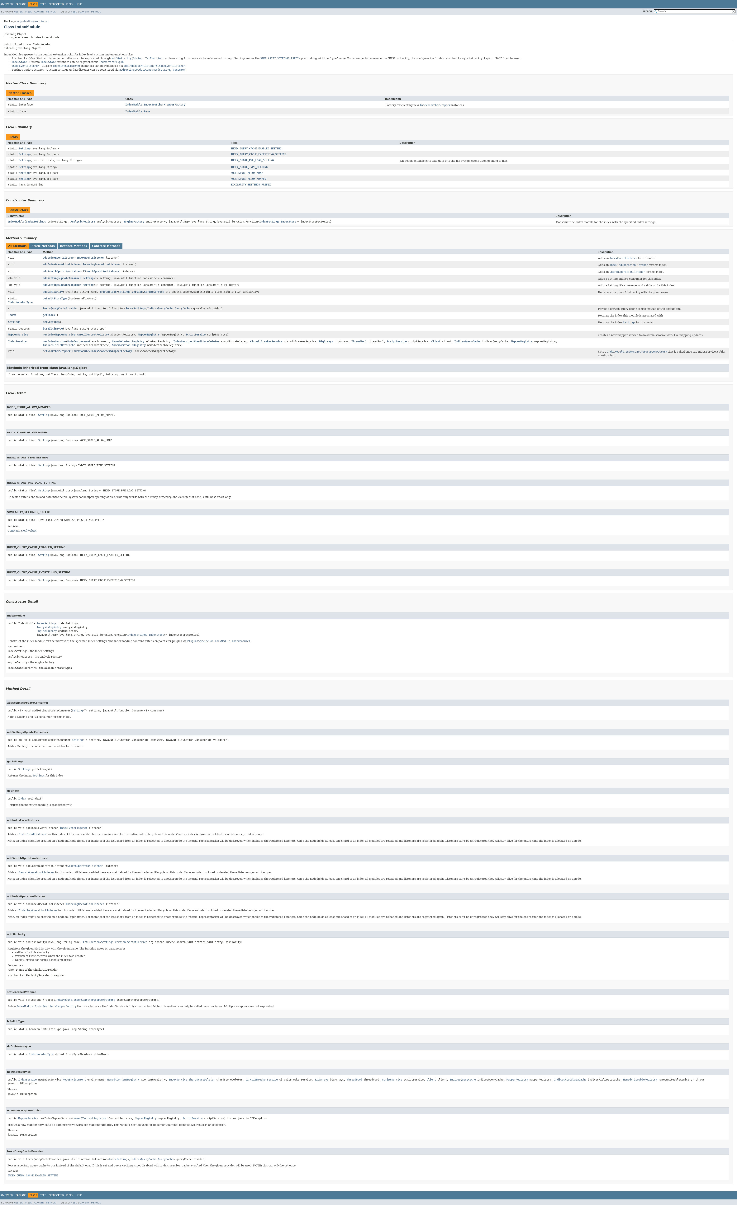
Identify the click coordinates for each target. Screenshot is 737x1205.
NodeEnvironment (78, 341)
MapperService (18, 334)
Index (69, 4)
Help (79, 4)
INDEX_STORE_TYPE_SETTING (249, 167)
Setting (24, 148)
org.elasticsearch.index (33, 21)
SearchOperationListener (102, 271)
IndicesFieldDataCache (59, 345)
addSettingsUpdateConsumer (62, 278)
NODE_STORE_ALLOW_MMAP (247, 172)
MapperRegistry (148, 334)
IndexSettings (36, 221)
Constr (39, 11)
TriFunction (108, 291)
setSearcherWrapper (56, 351)
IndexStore (288, 221)
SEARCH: (648, 11)
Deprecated (56, 4)
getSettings (51, 321)
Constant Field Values (22, 530)
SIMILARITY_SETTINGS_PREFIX (251, 184)
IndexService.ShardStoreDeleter (196, 341)
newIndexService (54, 341)
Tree (43, 4)
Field (28, 11)
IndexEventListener (90, 257)
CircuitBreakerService (266, 341)
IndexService (17, 341)
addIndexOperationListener (62, 264)
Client (435, 341)
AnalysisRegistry (82, 221)
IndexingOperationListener (102, 264)
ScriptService (154, 291)
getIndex (49, 314)
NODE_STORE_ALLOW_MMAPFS (248, 178)
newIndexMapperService (59, 334)
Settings (124, 291)
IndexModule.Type (137, 111)
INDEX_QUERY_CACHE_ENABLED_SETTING (256, 148)
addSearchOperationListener (63, 271)
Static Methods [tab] (43, 245)
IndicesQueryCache (160, 308)
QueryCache (182, 308)
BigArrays (326, 341)
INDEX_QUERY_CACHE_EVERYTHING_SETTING (258, 154)
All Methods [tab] (17, 245)
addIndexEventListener (59, 257)
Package (21, 4)
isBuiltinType (53, 328)
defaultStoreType (55, 298)
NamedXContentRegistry (93, 334)
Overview (7, 4)
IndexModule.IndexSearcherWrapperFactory (155, 104)
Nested (18, 11)
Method (51, 11)
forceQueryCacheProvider (60, 308)
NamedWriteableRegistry (129, 345)
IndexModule (15, 221)
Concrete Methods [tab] (106, 245)
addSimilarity (53, 291)
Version (137, 291)
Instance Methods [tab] (73, 245)
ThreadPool (359, 341)
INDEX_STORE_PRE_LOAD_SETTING (252, 160)
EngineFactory (134, 221)
